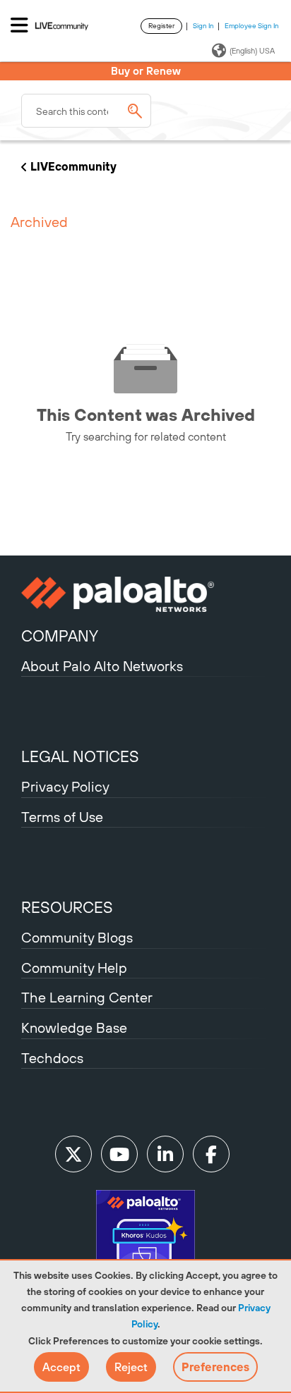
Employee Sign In (252, 26)
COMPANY (59, 636)
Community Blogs (77, 937)
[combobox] (86, 111)
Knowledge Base (74, 1027)
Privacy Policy (65, 786)
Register (161, 26)
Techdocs (52, 1058)
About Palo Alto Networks (102, 666)
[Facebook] (211, 1154)
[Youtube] (119, 1154)
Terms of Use (62, 817)
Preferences (215, 1367)
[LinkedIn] (165, 1154)
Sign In (203, 26)
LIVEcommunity (73, 166)
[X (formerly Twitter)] (73, 1154)
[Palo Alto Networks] (145, 594)
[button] (61, 1367)
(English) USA (252, 51)
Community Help (74, 967)
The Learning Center (87, 997)
